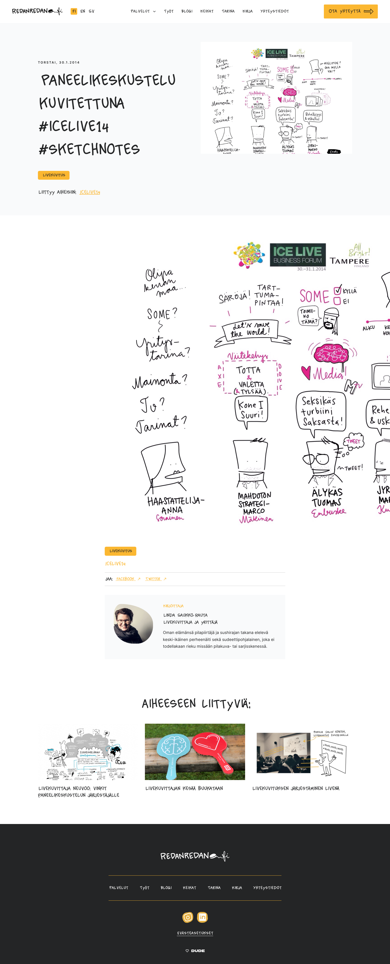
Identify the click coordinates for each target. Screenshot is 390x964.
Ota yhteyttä (344, 11)
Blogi (165, 888)
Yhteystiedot (267, 888)
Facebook (126, 579)
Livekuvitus (53, 175)
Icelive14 (89, 192)
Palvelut (118, 888)
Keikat (189, 888)
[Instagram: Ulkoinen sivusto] (187, 921)
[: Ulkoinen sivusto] (195, 951)
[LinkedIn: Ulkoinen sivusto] (202, 921)
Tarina (214, 888)
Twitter (153, 579)
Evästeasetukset (195, 933)
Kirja (237, 888)
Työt (144, 888)
